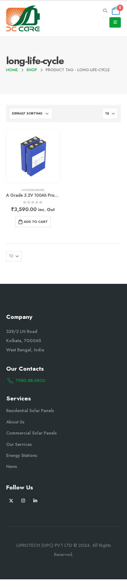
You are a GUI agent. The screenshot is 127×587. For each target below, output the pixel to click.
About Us (15, 422)
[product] (32, 156)
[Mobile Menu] (115, 22)
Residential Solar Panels (30, 410)
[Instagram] (23, 501)
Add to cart (36, 221)
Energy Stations (21, 455)
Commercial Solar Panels (31, 433)
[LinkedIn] (35, 501)
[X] (11, 501)
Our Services (19, 444)
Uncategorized (33, 190)
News (11, 466)
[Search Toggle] (105, 10)
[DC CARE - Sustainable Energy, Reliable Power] (23, 18)
